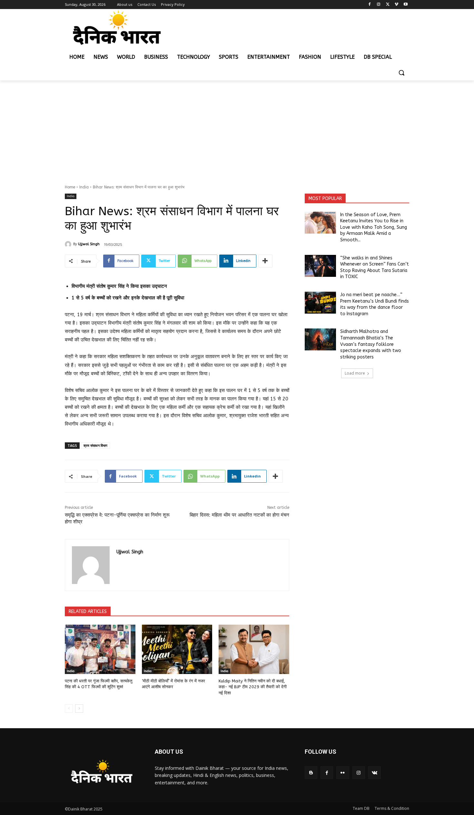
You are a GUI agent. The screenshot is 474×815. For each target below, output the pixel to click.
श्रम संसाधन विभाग (95, 445)
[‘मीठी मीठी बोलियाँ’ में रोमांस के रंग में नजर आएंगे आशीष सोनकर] (177, 649)
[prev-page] (69, 708)
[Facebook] (369, 4)
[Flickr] (342, 772)
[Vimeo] (396, 4)
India (84, 187)
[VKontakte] (374, 772)
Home (70, 187)
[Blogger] (311, 772)
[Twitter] (387, 4)
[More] (265, 261)
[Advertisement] (237, 129)
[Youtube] (405, 4)
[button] (401, 72)
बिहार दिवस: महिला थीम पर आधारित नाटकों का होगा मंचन (239, 515)
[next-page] (79, 708)
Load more (355, 373)
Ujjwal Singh (89, 244)
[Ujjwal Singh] (69, 244)
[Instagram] (378, 4)
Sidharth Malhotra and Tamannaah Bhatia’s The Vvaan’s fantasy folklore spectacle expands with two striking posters (370, 344)
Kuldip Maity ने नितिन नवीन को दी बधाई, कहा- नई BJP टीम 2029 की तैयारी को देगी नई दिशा (253, 687)
